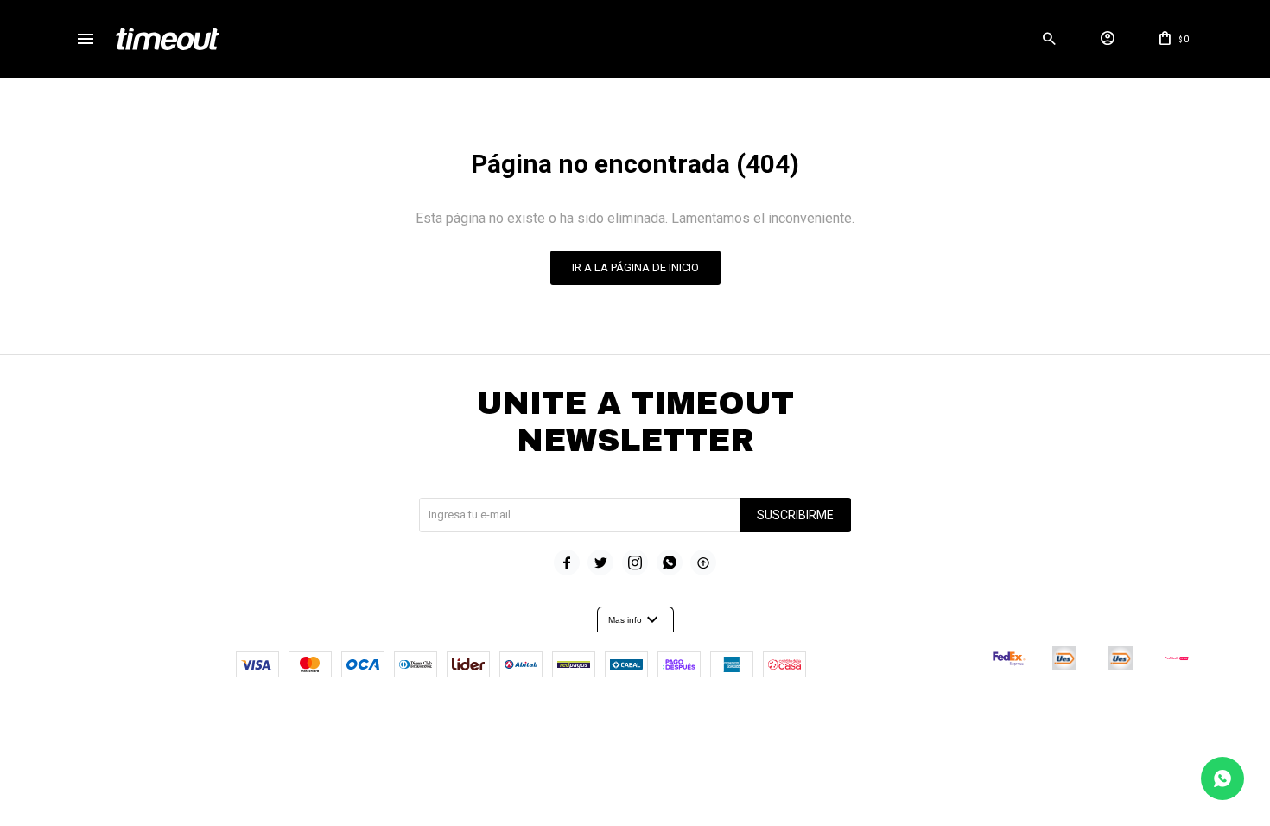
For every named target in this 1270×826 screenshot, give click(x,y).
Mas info (635, 620)
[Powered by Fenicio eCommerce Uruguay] (707, 718)
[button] (1049, 38)
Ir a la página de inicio (635, 267)
